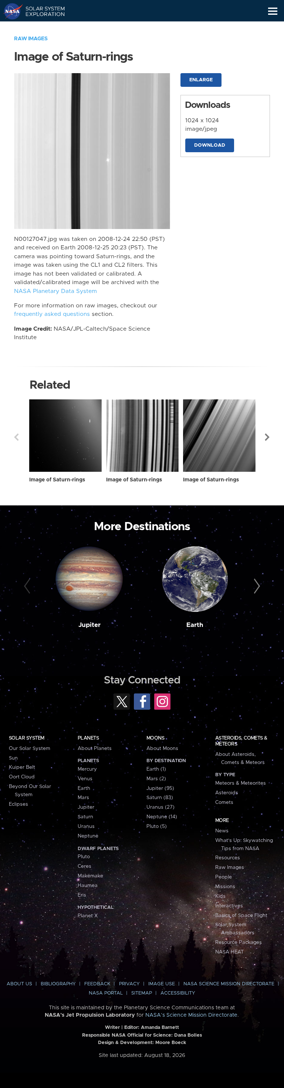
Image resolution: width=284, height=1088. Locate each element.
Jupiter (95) (160, 788)
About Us (19, 984)
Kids (220, 896)
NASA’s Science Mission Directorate (191, 1015)
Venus (85, 778)
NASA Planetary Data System (55, 291)
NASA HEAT (229, 952)
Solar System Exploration (41, 11)
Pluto (84, 856)
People (223, 877)
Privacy (129, 984)
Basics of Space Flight (241, 915)
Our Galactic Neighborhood (41, 28)
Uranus (86, 826)
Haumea (88, 885)
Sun (13, 758)
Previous (16, 437)
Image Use (161, 984)
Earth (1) (156, 769)
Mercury (87, 769)
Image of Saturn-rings (57, 479)
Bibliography (58, 984)
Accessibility (177, 993)
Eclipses (18, 804)
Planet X (88, 915)
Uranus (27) (160, 807)
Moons (155, 738)
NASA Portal (106, 993)
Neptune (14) (161, 816)
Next (267, 437)
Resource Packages (238, 942)
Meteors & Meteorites (240, 783)
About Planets (95, 748)
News (222, 830)
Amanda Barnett (160, 1027)
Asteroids (226, 792)
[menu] (272, 11)
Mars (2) (156, 778)
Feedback (97, 984)
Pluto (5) (156, 826)
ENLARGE (201, 80)
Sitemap (141, 993)
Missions (225, 886)
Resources (227, 857)
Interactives (229, 905)
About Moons (162, 748)
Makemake (90, 876)
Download (209, 145)
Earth (194, 625)
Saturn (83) (159, 797)
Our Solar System (29, 748)
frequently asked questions (52, 314)
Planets (88, 738)
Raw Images (30, 38)
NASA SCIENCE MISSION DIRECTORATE (228, 984)
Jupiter (89, 625)
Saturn (85, 816)
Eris (82, 895)
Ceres (84, 866)
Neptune (88, 836)
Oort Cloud (22, 777)
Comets (224, 802)
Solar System (26, 738)
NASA (10, 11)
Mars (83, 797)
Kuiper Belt (22, 767)
